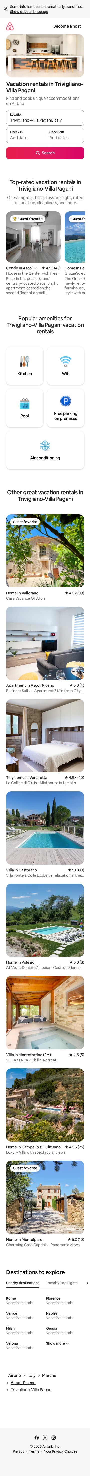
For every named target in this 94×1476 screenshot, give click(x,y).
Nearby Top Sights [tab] (62, 1283)
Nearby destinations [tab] (22, 1283)
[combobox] (45, 120)
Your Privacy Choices (60, 1451)
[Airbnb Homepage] (10, 26)
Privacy (18, 1451)
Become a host (67, 26)
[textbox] (25, 138)
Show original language (29, 11)
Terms (34, 1451)
